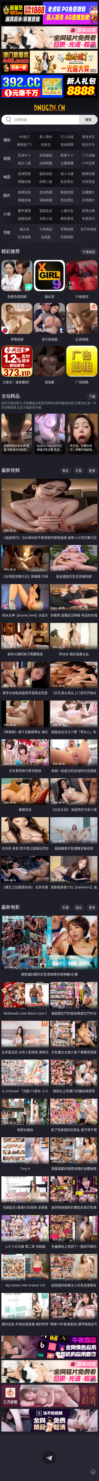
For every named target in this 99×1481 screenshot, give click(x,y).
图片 (7, 195)
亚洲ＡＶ (24, 155)
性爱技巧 (88, 218)
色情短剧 (67, 237)
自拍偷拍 (45, 155)
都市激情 (24, 210)
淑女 (79, 907)
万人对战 (67, 136)
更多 (92, 470)
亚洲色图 (45, 192)
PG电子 (24, 136)
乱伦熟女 (67, 181)
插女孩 (24, 229)
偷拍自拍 (45, 173)
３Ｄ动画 (88, 155)
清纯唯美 (45, 200)
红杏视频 (24, 237)
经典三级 (45, 181)
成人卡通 (67, 173)
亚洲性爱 (24, 173)
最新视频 (10, 470)
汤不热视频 (88, 229)
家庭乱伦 (45, 210)
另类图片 (88, 200)
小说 (7, 213)
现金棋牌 (67, 144)
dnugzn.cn (49, 108)
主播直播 (67, 163)
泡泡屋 (46, 237)
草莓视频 (67, 229)
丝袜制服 (45, 163)
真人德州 (45, 136)
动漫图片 (88, 192)
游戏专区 (88, 136)
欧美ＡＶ (67, 155)
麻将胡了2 (24, 144)
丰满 (65, 907)
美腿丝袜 (24, 200)
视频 (7, 158)
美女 (65, 470)
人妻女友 (67, 210)
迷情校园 (24, 218)
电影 (7, 177)
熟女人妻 (24, 163)
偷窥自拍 (24, 192)
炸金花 (46, 144)
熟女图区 (67, 200)
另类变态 (88, 181)
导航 (7, 232)
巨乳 (79, 470)
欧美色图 (67, 192)
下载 (92, 396)
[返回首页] (93, 1471)
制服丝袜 (24, 181)
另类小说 (45, 218)
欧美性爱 (88, 173)
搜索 (88, 119)
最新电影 (10, 907)
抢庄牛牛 (88, 144)
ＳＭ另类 (88, 163)
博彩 (7, 140)
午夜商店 (45, 229)
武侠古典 (88, 210)
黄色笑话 (67, 218)
